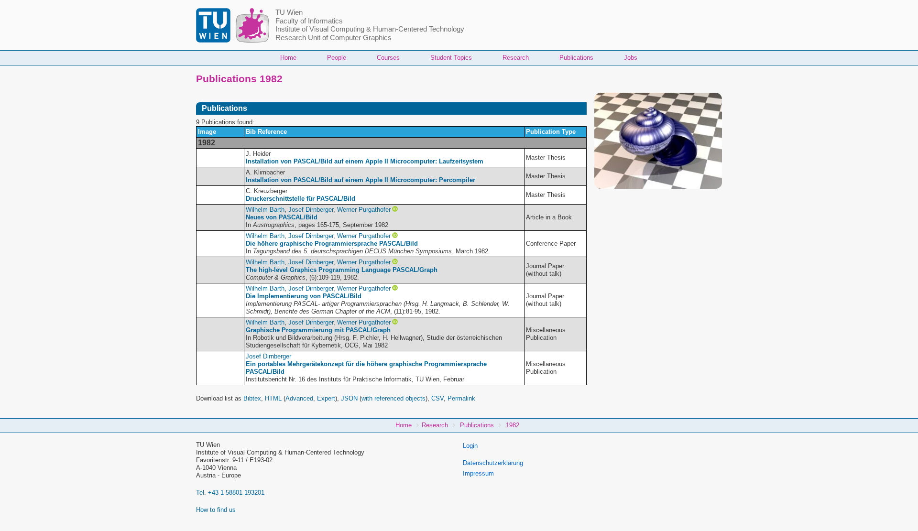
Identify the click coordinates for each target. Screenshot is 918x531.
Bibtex (252, 398)
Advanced (299, 398)
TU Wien (289, 12)
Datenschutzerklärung (493, 462)
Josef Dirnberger (310, 209)
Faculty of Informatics (309, 21)
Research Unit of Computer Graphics (333, 38)
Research (516, 57)
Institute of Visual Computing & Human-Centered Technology (369, 29)
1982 (512, 425)
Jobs (630, 57)
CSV (437, 398)
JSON (349, 398)
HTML (273, 398)
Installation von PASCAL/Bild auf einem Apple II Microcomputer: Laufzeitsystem (364, 161)
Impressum (478, 473)
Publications (576, 57)
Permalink (461, 398)
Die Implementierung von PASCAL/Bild (303, 296)
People (336, 57)
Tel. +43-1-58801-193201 (230, 492)
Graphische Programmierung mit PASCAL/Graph (318, 330)
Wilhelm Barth (265, 209)
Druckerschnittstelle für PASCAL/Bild (300, 198)
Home (288, 57)
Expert (326, 398)
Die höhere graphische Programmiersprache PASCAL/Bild (332, 243)
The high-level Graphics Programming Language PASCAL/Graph (341, 269)
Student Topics (451, 57)
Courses (388, 57)
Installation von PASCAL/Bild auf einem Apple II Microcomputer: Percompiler (360, 180)
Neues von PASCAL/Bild (281, 217)
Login (470, 445)
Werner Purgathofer (364, 209)
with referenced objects (393, 398)
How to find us (216, 509)
